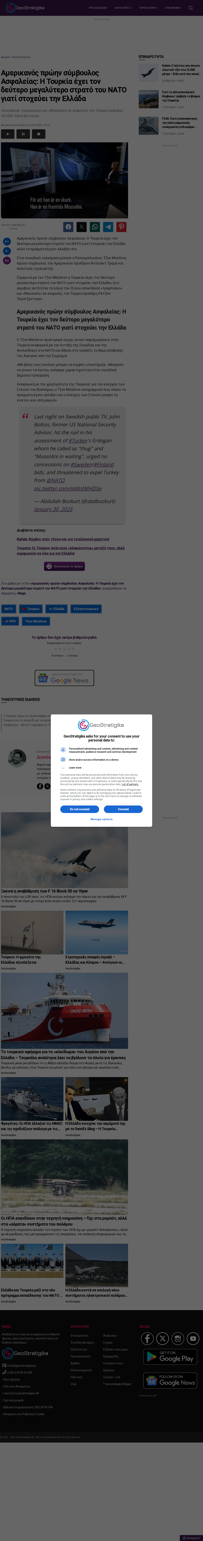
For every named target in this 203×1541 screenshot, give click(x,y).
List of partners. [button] (130, 784)
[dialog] (101, 770)
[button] (101, 768)
